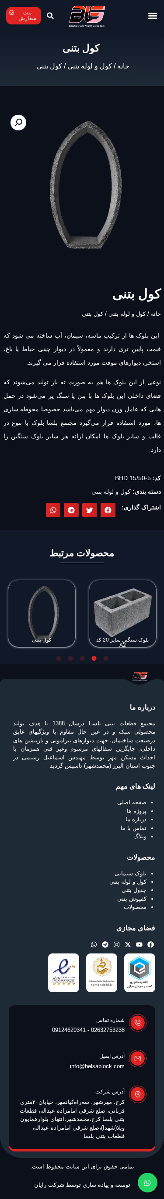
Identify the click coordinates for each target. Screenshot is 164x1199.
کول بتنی (42, 640)
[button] (152, 16)
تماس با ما (134, 828)
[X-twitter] (128, 944)
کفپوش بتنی (132, 898)
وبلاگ (140, 836)
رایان (40, 1185)
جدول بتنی (134, 890)
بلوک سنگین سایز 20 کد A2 (122, 642)
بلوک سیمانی (131, 873)
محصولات (135, 907)
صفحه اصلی (132, 802)
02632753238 (108, 1030)
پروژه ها (137, 811)
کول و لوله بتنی (89, 66)
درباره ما (136, 819)
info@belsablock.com (97, 1066)
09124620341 (69, 1030)
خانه (123, 66)
